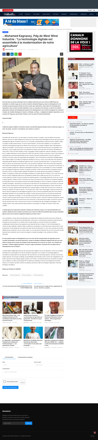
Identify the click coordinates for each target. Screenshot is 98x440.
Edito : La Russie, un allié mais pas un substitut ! (86, 64)
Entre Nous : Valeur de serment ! (85, 199)
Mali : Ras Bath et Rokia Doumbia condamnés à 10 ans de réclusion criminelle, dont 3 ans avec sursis (86, 253)
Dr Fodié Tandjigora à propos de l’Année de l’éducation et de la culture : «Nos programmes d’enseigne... (54, 318)
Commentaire (6, 368)
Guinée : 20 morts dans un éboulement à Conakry (82, 133)
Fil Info (21, 14)
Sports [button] (91, 14)
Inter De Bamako (82, 87)
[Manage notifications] (95, 432)
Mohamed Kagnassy (15, 275)
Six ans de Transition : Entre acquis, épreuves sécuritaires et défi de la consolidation (86, 190)
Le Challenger (82, 182)
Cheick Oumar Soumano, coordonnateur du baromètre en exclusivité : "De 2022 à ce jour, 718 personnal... (33, 318)
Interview (9, 29)
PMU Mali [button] (27, 14)
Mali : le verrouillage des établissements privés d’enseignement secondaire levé (81, 149)
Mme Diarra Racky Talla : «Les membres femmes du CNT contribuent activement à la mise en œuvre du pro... (12, 318)
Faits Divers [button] (36, 14)
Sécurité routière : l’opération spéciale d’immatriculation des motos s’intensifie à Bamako (85, 241)
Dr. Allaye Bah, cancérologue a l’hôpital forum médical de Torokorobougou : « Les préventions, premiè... (11, 343)
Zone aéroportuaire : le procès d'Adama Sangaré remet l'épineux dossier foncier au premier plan (86, 229)
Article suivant (38, 283)
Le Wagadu (81, 233)
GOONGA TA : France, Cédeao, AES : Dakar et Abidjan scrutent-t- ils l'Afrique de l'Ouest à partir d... (86, 169)
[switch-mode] (94, 10)
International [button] (73, 14)
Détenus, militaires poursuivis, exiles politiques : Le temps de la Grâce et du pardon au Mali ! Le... (86, 264)
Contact (90, 10)
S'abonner (28, 423)
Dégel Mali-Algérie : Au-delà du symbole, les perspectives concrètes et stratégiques (82, 125)
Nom (3, 362)
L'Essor (4, 322)
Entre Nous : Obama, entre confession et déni (86, 179)
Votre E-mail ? (37, 362)
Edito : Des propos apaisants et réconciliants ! (86, 93)
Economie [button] (63, 14)
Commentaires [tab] (9, 357)
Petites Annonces (8, 10)
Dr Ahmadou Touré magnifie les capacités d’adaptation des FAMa (85, 74)
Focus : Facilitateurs (85, 207)
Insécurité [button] (83, 14)
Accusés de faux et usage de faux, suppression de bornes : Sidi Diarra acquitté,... (48, 287)
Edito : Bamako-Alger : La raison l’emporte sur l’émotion (86, 103)
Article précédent (27, 283)
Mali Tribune (5, 347)
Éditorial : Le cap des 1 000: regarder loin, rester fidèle (86, 84)
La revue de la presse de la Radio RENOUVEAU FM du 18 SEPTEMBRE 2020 (17, 287)
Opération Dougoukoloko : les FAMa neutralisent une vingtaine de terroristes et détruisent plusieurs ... (86, 277)
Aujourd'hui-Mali (27, 322)
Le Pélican (81, 67)
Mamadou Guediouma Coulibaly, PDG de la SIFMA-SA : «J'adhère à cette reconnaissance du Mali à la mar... (54, 343)
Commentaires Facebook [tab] (25, 357)
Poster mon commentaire (10, 387)
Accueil (4, 29)
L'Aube (80, 209)
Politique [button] (55, 14)
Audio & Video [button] (46, 14)
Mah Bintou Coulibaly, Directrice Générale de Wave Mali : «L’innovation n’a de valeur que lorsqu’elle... (33, 343)
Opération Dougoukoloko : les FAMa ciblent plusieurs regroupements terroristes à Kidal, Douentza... (80, 141)
